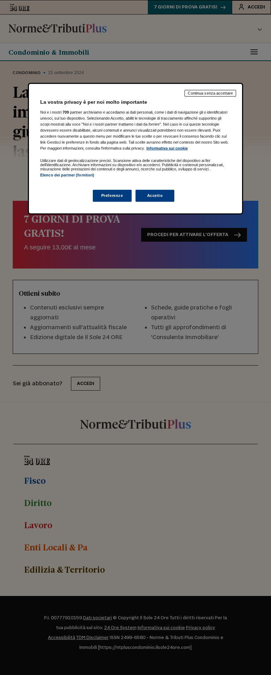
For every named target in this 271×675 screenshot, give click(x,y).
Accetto (155, 195)
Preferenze (112, 195)
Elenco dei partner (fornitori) (67, 175)
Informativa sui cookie (167, 148)
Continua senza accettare (210, 93)
